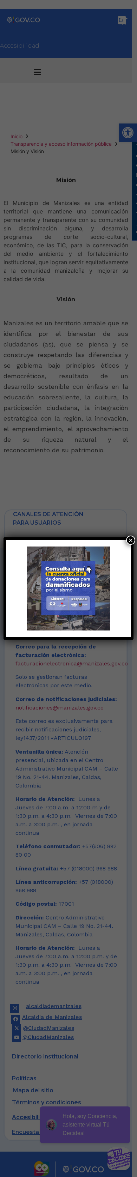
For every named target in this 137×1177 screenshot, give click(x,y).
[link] (69, 589)
